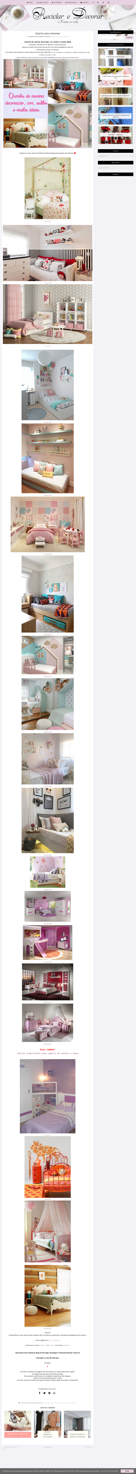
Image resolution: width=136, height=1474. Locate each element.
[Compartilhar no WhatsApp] (54, 1393)
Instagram (66, 1345)
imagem (47, 221)
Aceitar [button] (127, 1471)
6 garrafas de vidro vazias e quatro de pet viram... (115, 96)
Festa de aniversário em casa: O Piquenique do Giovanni (116, 116)
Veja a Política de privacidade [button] (109, 1471)
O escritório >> (89, 1447)
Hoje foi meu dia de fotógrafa (116, 57)
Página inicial (47, 1447)
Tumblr (51, 1345)
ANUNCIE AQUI (71, 2)
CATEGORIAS (57, 2)
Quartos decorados (69, 1403)
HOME (30, 2)
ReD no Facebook (54, 1340)
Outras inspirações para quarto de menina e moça (47, 1053)
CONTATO (85, 2)
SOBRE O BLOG (43, 2)
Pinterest (43, 1345)
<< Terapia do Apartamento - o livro (10, 1447)
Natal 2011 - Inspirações (115, 135)
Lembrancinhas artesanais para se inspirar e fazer (116, 77)
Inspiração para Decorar (52, 1403)
